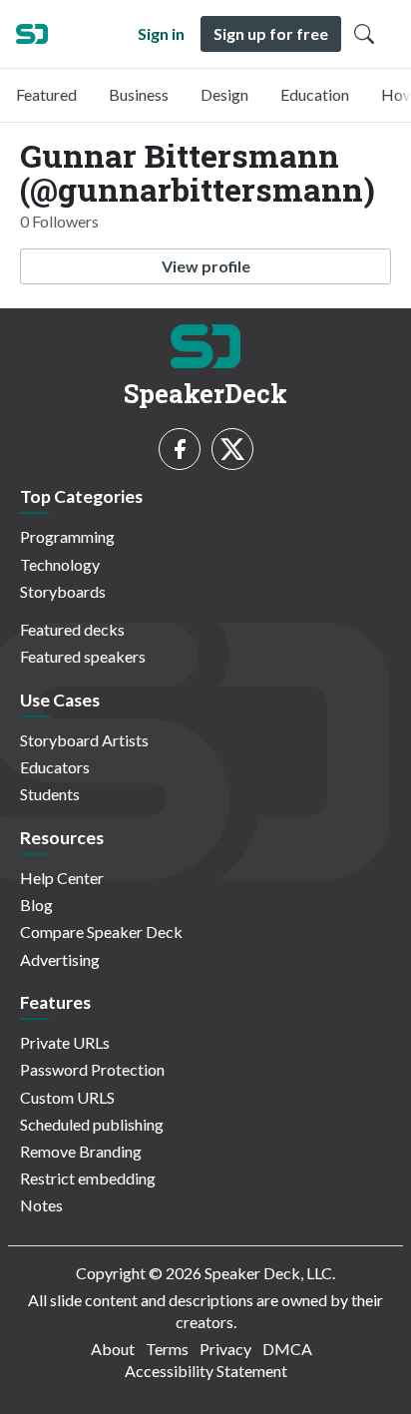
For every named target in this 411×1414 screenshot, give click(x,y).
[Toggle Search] (364, 34)
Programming (67, 536)
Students (50, 793)
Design (224, 94)
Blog (36, 904)
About (113, 1348)
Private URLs (65, 1042)
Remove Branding (81, 1151)
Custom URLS (67, 1097)
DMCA (287, 1348)
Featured (46, 94)
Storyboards (63, 591)
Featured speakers (83, 656)
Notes (41, 1204)
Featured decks (72, 629)
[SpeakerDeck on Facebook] (180, 449)
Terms (167, 1348)
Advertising (60, 959)
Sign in (161, 33)
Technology (60, 564)
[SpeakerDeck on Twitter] (232, 449)
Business (139, 94)
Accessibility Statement (206, 1370)
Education (314, 94)
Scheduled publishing (92, 1124)
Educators (55, 766)
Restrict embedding (88, 1178)
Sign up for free (270, 33)
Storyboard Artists (84, 739)
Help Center (62, 877)
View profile (206, 265)
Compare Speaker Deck (101, 931)
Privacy (225, 1348)
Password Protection (92, 1069)
